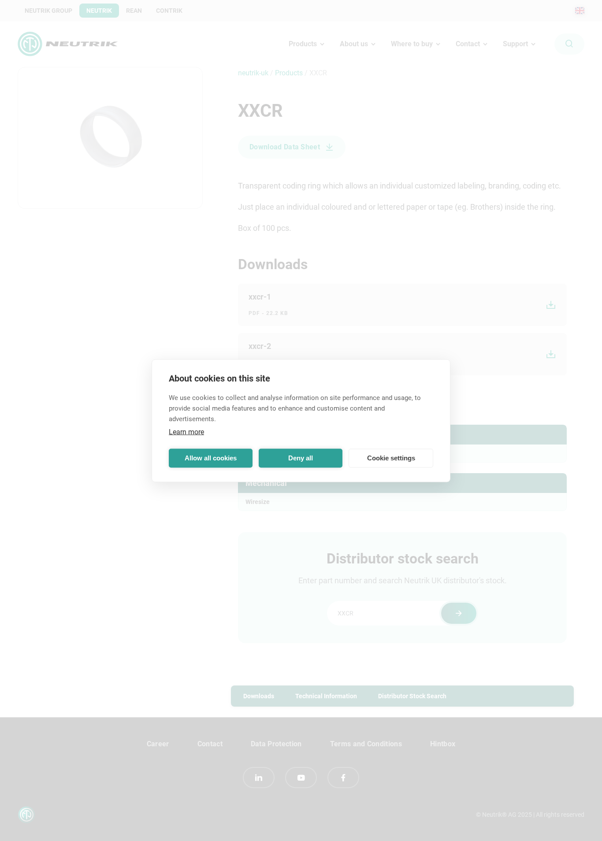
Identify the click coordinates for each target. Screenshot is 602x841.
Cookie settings (391, 458)
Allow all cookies (211, 458)
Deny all (300, 458)
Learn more (186, 431)
